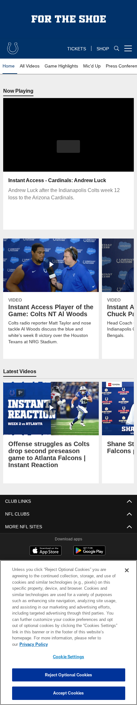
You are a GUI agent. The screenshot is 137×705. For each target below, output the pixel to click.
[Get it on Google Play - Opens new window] (89, 553)
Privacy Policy (82, 644)
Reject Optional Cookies (68, 674)
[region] (68, 635)
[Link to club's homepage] (12, 46)
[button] (68, 146)
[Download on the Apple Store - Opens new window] (45, 551)
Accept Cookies (68, 692)
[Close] (127, 577)
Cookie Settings (68, 656)
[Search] (116, 48)
